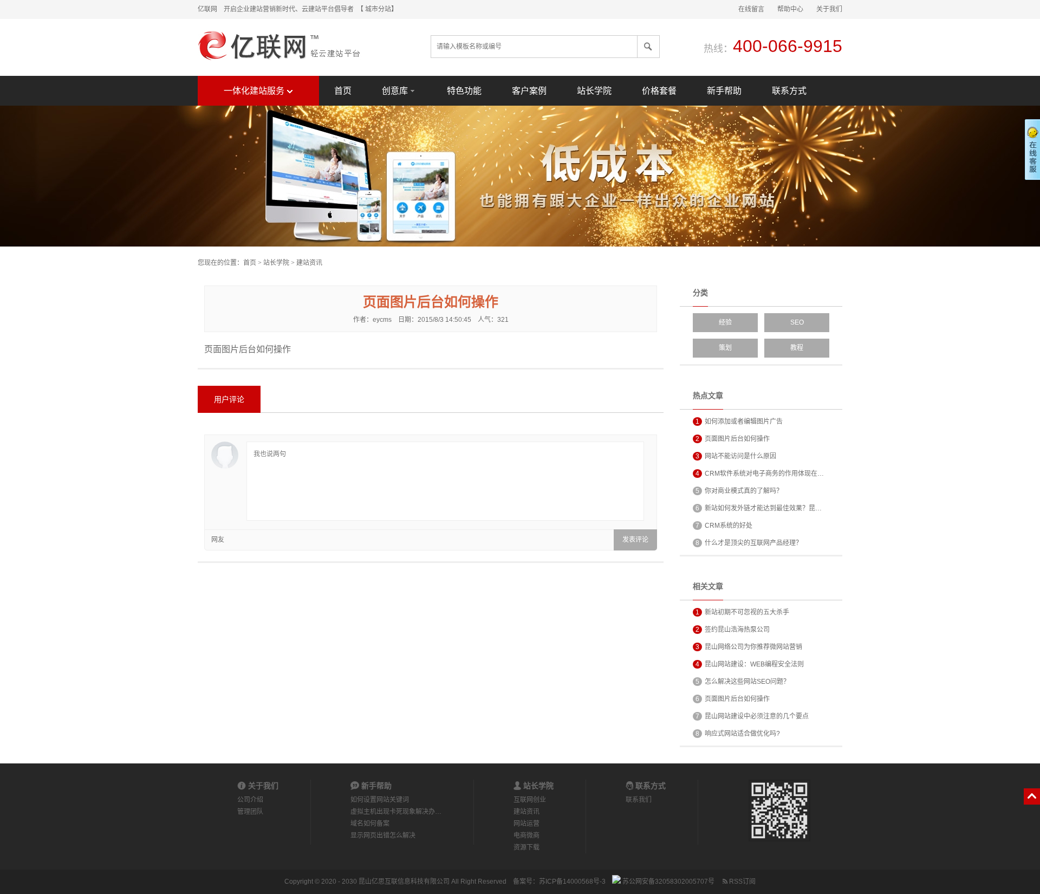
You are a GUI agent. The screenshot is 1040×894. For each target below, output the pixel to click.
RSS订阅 (741, 881)
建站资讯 (309, 263)
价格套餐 (659, 90)
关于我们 (829, 9)
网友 (217, 539)
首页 (343, 90)
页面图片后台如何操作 (733, 439)
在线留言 (751, 9)
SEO (797, 322)
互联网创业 (530, 800)
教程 (796, 348)
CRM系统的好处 (724, 525)
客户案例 (529, 90)
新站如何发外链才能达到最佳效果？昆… (759, 508)
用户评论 (229, 399)
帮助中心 (790, 9)
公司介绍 (250, 800)
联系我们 (639, 800)
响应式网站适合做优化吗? (738, 733)
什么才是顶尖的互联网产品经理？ (749, 543)
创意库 (395, 90)
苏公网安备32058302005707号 (667, 881)
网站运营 (527, 823)
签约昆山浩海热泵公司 (733, 629)
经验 (725, 322)
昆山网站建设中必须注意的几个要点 (752, 716)
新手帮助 (724, 90)
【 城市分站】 (379, 9)
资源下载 (527, 847)
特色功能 (464, 90)
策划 (725, 348)
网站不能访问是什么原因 (736, 456)
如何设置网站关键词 (379, 800)
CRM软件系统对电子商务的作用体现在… (760, 473)
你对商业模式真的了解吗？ (739, 491)
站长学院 (594, 90)
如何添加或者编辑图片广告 (739, 421)
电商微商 (527, 835)
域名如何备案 (369, 823)
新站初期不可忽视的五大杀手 (742, 612)
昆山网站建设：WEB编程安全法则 (750, 664)
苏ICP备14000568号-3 (572, 881)
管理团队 (250, 811)
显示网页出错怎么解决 (382, 835)
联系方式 (789, 90)
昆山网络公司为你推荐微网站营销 (749, 647)
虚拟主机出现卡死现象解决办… (395, 811)
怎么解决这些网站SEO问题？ (743, 681)
